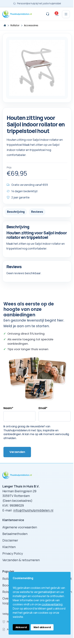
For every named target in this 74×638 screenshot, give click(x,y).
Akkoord (21, 627)
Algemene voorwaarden (19, 527)
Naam (8, 408)
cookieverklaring (51, 604)
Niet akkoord (42, 627)
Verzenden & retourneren (21, 560)
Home (4, 25)
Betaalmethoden (15, 534)
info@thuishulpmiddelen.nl (33, 510)
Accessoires (31, 25)
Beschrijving (16, 212)
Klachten (9, 547)
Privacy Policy (12, 553)
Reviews (37, 212)
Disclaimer (10, 540)
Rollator (14, 25)
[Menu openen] (66, 14)
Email (43, 408)
